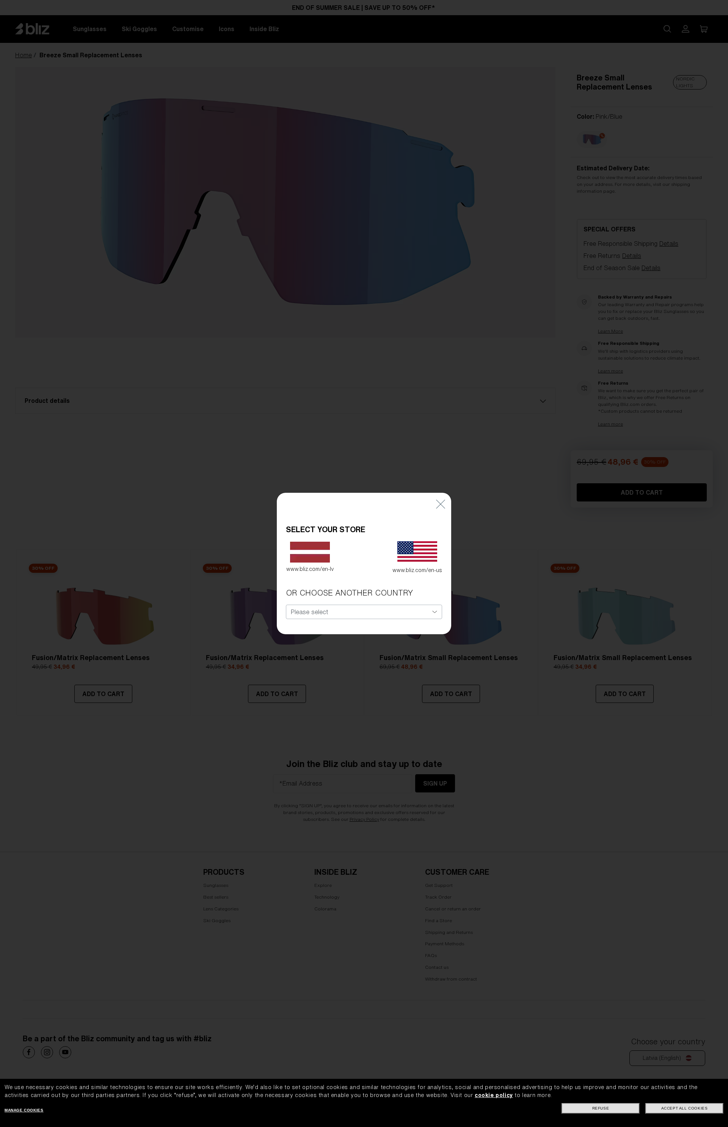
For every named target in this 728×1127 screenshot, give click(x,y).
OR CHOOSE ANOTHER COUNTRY (349, 593)
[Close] (440, 504)
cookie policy (494, 1095)
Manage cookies (24, 1110)
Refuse (600, 1108)
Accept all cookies (684, 1108)
